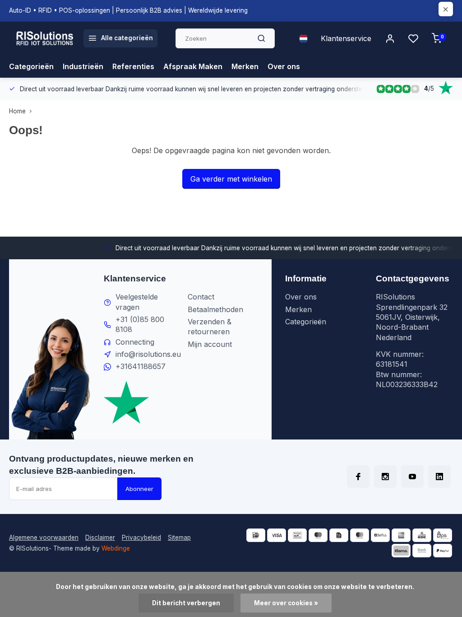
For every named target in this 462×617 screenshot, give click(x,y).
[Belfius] (380, 535)
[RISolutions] (45, 38)
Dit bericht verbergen (186, 603)
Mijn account (210, 344)
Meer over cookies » (286, 603)
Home (17, 111)
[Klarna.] (401, 550)
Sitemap (179, 537)
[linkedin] (439, 476)
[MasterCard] (359, 535)
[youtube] (412, 476)
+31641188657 (141, 366)
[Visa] (276, 535)
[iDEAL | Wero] (255, 535)
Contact (201, 296)
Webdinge (116, 548)
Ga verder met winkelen (231, 178)
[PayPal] (442, 550)
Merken (245, 66)
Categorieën (31, 66)
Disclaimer (100, 537)
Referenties (133, 66)
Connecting (135, 341)
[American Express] (401, 535)
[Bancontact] (297, 535)
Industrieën (83, 66)
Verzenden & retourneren (209, 326)
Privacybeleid (141, 537)
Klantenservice (346, 38)
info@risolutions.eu (148, 354)
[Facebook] (358, 476)
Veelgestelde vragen (137, 301)
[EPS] (442, 535)
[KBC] (421, 535)
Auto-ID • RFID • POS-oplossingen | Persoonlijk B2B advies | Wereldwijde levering (128, 10)
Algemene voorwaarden (44, 537)
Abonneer (139, 488)
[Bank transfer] (421, 550)
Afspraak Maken (192, 66)
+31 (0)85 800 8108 (140, 324)
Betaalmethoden (215, 309)
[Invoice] (338, 535)
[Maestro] (318, 535)
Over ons (284, 66)
